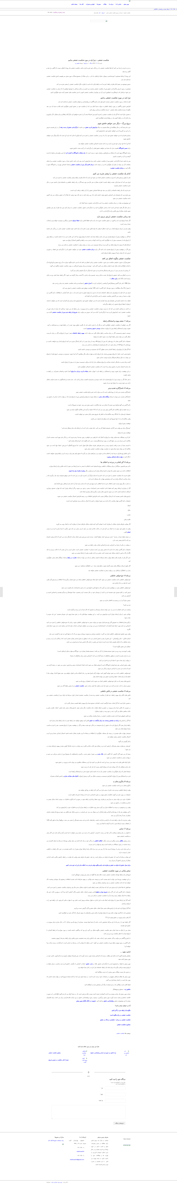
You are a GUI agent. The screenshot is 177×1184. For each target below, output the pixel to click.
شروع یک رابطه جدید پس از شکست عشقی (64, 312)
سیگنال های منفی (104, 397)
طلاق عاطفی (98, 841)
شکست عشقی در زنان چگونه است (120, 1015)
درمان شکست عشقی (88, 249)
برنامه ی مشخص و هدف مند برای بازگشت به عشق (104, 720)
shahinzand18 (80, 1151)
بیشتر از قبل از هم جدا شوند (77, 471)
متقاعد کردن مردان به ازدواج (79, 371)
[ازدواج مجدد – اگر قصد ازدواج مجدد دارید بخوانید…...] (1, 592)
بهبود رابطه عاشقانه (78, 333)
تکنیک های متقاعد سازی (71, 776)
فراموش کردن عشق (91, 127)
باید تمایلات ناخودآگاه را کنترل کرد (75, 153)
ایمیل (101, 1094)
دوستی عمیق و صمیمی (93, 328)
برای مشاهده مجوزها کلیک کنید (56, 1140)
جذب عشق (89, 964)
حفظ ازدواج (76, 220)
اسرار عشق (88, 283)
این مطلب (113, 278)
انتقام (128, 532)
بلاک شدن (100, 754)
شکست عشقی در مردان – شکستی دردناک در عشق (115, 1020)
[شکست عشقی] (88, 38)
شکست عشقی (79, 686)
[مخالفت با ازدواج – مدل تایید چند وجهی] (175, 592)
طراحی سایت (54, 1182)
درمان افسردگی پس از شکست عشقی (82, 164)
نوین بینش (60, 1182)
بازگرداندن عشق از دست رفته (69, 127)
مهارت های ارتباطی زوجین (115, 457)
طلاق (121, 841)
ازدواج (85, 63)
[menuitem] (74, 4)
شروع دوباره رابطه (102, 892)
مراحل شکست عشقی (117, 168)
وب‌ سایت (101, 1100)
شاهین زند (77, 63)
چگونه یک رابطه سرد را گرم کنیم (121, 1010)
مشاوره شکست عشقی (123, 1024)
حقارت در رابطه (72, 558)
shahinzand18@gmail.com (77, 1159)
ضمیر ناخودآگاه (122, 148)
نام (102, 1088)
